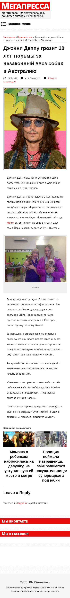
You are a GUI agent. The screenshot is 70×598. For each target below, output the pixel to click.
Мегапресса (25, 6)
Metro (10, 222)
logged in (22, 502)
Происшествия (24, 37)
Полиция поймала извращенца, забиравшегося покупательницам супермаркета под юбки (52, 466)
